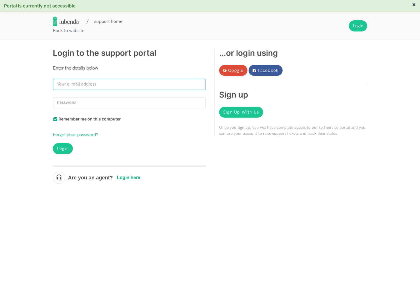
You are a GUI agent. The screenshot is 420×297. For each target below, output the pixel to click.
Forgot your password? (75, 135)
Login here (128, 177)
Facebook (268, 70)
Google (235, 70)
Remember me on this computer (90, 118)
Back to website (68, 30)
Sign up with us (241, 112)
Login (63, 148)
